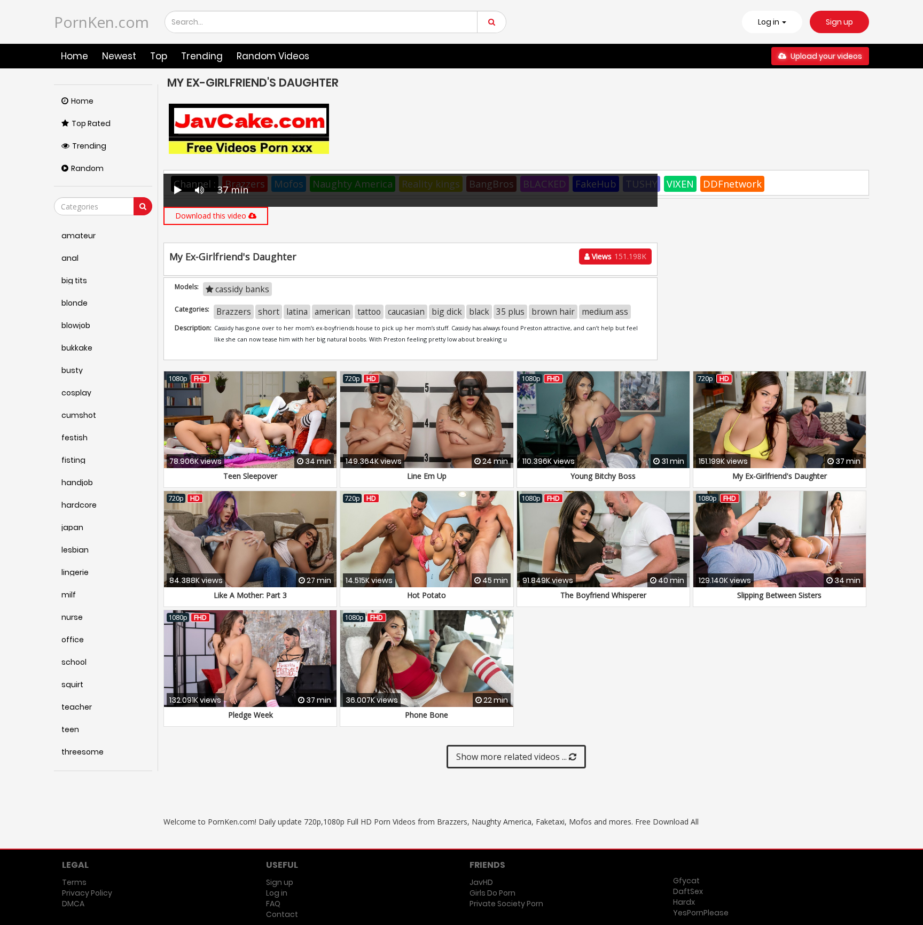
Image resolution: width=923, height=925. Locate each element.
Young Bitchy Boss (603, 476)
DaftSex (688, 891)
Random (87, 168)
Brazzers (233, 311)
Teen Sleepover (250, 476)
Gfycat (686, 880)
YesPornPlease (701, 912)
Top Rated (91, 123)
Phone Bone (426, 715)
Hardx (684, 902)
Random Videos (273, 56)
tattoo (369, 311)
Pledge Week (250, 715)
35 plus (510, 311)
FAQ (273, 903)
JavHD (481, 882)
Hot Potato (426, 595)
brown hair (553, 311)
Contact (282, 914)
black (479, 311)
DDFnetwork (732, 183)
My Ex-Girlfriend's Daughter (779, 476)
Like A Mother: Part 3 (250, 595)
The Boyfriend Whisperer (603, 595)
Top (158, 56)
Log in (276, 893)
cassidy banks (241, 289)
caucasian (406, 311)
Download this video (211, 216)
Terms (74, 882)
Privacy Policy (87, 893)
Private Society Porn (506, 903)
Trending (202, 56)
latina (297, 311)
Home (74, 56)
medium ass (605, 311)
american (332, 311)
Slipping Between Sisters (779, 595)
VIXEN (680, 183)
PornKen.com (101, 22)
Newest (119, 56)
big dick (447, 311)
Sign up (839, 22)
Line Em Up (427, 476)
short (268, 311)
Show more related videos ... (512, 757)
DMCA (73, 903)
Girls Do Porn (492, 893)
